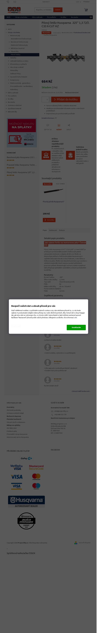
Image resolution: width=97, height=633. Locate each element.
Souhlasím (76, 327)
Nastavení (15, 326)
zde (75, 317)
